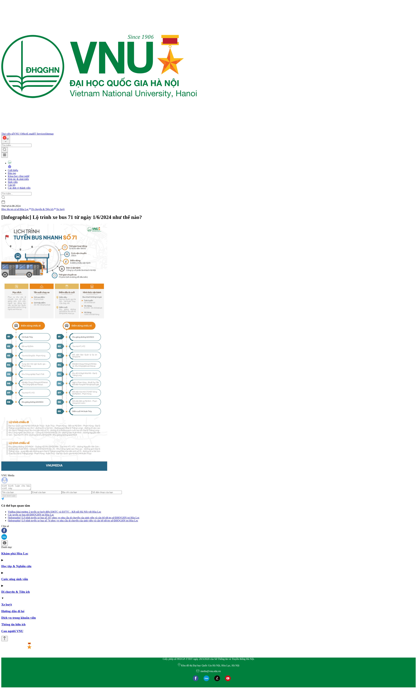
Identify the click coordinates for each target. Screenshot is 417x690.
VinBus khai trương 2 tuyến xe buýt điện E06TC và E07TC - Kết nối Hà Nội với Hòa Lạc (54, 511)
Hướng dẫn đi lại (12, 611)
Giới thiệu (13, 170)
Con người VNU (12, 631)
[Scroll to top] (4, 638)
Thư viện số (7, 133)
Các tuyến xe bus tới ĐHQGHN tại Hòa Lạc (31, 514)
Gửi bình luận (9, 496)
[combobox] (5, 139)
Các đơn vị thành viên (19, 187)
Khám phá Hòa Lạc (14, 553)
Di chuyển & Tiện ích (42, 209)
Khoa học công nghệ (18, 176)
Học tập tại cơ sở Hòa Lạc (15, 209)
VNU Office (20, 133)
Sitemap (49, 133)
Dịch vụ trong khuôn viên (18, 617)
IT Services (39, 133)
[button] (208, 531)
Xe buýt (60, 209)
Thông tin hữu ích (13, 624)
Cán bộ (11, 185)
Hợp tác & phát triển (18, 179)
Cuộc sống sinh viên (14, 579)
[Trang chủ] (99, 130)
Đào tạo (12, 173)
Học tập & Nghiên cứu (16, 566)
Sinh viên (13, 182)
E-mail (30, 133)
